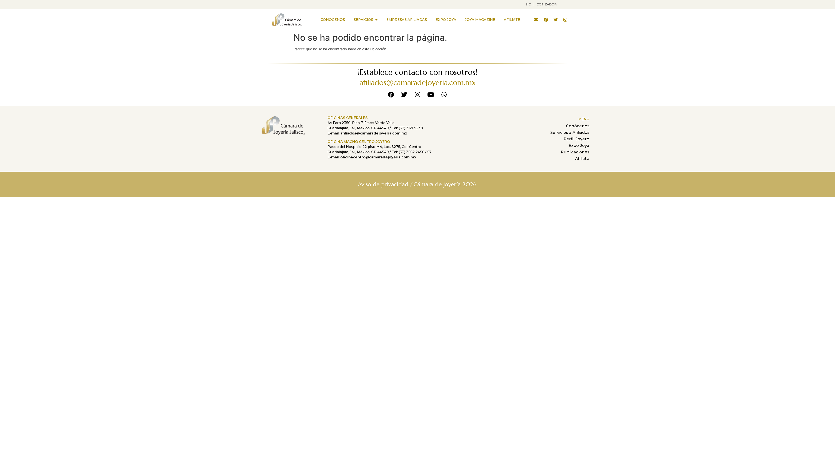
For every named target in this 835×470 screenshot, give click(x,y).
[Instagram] (565, 19)
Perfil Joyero (576, 139)
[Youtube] (431, 95)
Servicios (363, 20)
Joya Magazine (480, 20)
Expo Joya (446, 20)
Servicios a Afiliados (569, 132)
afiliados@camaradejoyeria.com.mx (417, 82)
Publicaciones (575, 152)
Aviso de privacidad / (385, 184)
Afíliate (512, 20)
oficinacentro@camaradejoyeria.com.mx (378, 157)
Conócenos (333, 20)
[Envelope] (536, 19)
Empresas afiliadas (406, 20)
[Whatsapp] (444, 95)
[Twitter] (555, 19)
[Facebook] (545, 19)
